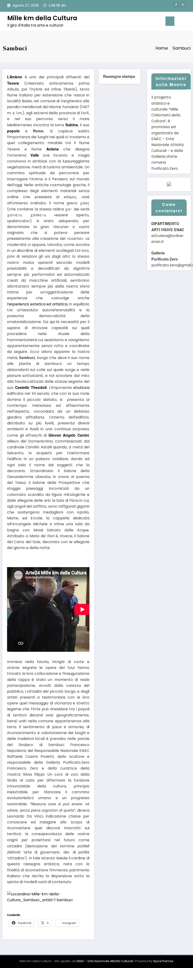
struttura (81, 387)
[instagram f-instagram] (182, 4)
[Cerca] (180, 22)
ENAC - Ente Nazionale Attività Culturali (105, 961)
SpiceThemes (163, 961)
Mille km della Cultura (42, 18)
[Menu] (169, 21)
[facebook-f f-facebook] (175, 4)
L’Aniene (14, 76)
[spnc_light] (187, 21)
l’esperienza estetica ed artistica (37, 304)
